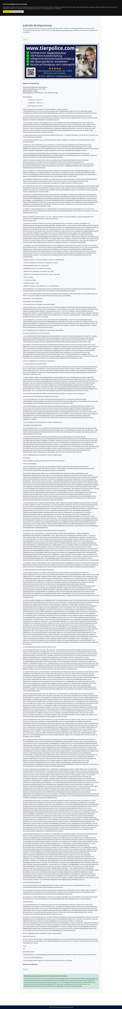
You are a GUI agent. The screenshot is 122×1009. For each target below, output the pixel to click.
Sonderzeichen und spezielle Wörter (62, 30)
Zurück (25, 39)
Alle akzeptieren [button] (7, 11)
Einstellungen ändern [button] (18, 11)
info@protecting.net (92, 978)
